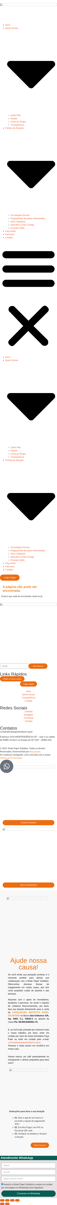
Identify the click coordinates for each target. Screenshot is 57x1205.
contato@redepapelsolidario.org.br (24, 1042)
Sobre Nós (16, 115)
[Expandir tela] (7, 1200)
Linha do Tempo (18, 122)
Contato (9, 237)
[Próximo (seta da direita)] (7, 1204)
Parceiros (9, 234)
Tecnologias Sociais (20, 215)
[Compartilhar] (12, 1200)
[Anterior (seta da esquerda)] (2, 1204)
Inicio (7, 25)
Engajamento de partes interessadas (28, 218)
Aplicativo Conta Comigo (22, 225)
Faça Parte (10, 231)
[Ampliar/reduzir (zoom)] (2, 1200)
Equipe (14, 118)
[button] (28, 297)
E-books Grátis (18, 228)
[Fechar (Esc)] (17, 1200)
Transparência (17, 125)
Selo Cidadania (18, 221)
